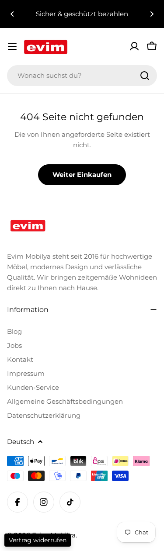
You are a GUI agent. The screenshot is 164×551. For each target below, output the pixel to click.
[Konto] (134, 46)
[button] (12, 14)
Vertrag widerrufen (37, 540)
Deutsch (20, 441)
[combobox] (82, 75)
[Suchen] (145, 75)
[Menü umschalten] (12, 46)
